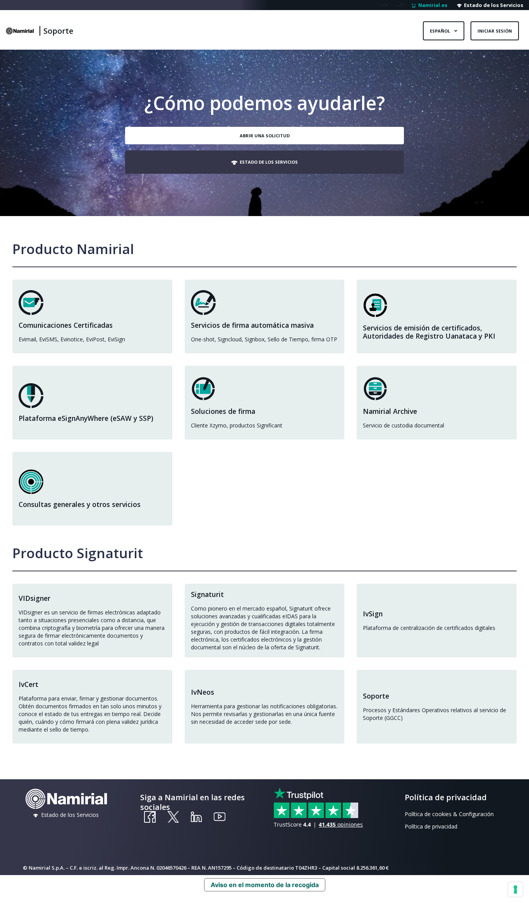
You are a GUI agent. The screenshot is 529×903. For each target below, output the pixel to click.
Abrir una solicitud (265, 135)
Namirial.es (431, 5)
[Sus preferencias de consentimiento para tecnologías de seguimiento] (515, 889)
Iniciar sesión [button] (494, 31)
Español (440, 31)
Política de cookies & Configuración (449, 814)
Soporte (58, 31)
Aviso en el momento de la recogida (265, 885)
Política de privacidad (431, 826)
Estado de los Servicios (492, 5)
